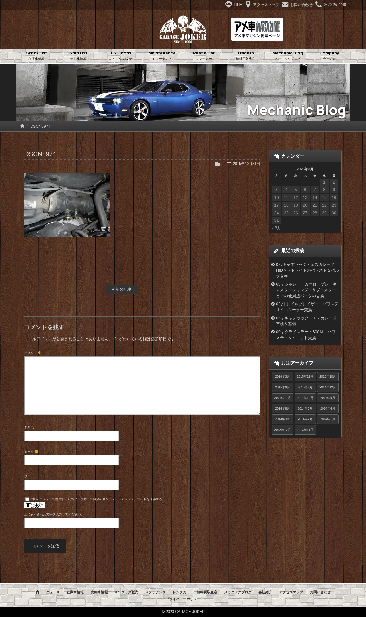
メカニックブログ (238, 592)
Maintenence (162, 55)
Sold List (78, 55)
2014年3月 (282, 419)
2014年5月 (305, 408)
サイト (29, 476)
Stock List (36, 55)
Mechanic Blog (287, 55)
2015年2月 (305, 387)
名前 (29, 427)
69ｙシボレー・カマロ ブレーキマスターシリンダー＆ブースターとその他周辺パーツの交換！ (306, 290)
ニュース (53, 592)
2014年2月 (305, 419)
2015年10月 (327, 376)
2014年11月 (282, 398)
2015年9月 (282, 387)
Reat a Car (204, 55)
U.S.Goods (120, 55)
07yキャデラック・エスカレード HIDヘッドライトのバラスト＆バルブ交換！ (307, 270)
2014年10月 (305, 398)
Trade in (246, 55)
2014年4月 (327, 408)
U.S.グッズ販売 (126, 592)
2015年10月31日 (246, 164)
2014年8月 (282, 408)
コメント (33, 352)
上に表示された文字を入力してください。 (54, 514)
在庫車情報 (75, 592)
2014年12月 (327, 387)
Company (329, 55)
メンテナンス (155, 592)
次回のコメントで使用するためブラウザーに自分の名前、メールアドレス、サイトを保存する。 (97, 499)
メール (31, 451)
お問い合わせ (320, 592)
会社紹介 (265, 592)
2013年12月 (282, 429)
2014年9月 (327, 398)
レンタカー (181, 592)
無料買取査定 (207, 592)
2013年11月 (305, 429)
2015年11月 (305, 376)
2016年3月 (282, 376)
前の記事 (123, 289)
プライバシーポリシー (183, 599)
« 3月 (276, 227)
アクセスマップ (291, 592)
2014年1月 (327, 419)
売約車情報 (99, 592)
